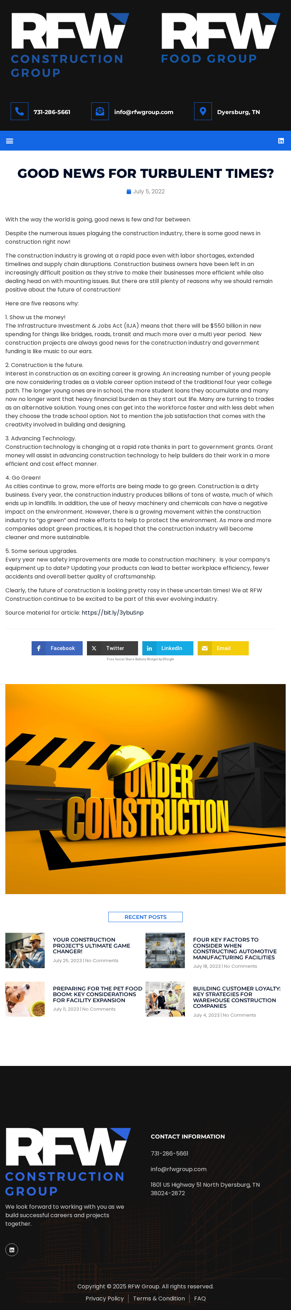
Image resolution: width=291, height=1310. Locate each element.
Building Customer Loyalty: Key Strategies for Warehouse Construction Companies (237, 997)
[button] (9, 140)
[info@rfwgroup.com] (100, 111)
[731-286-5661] (19, 111)
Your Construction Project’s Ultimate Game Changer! (91, 945)
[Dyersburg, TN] (203, 111)
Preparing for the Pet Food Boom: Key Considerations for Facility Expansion (97, 994)
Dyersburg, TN (238, 112)
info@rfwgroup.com (144, 112)
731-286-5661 (52, 112)
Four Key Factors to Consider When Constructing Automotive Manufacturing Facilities (235, 948)
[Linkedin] (281, 140)
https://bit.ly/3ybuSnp (113, 613)
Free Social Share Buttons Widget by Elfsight (140, 659)
